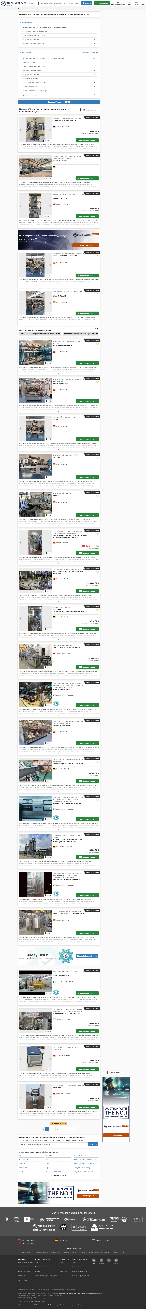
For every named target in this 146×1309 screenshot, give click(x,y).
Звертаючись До (80, 1155)
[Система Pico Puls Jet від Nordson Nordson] (35, 1058)
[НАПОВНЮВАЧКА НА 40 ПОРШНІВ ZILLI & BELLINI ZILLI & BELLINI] (35, 303)
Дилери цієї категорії (58, 102)
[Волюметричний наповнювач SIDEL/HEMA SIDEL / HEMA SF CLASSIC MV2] (35, 265)
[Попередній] (20, 129)
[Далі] (50, 129)
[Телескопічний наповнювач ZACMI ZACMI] (35, 504)
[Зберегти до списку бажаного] (97, 121)
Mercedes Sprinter (42, 1253)
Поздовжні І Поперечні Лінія (84, 1172)
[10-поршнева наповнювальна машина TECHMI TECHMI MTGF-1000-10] (35, 352)
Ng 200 (49, 1155)
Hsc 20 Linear (24, 1168)
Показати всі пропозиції (89, 53)
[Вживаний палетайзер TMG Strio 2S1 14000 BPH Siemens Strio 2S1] (35, 983)
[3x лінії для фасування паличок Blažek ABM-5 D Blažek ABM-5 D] (35, 206)
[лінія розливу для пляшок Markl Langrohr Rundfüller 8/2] (35, 656)
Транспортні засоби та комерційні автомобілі (82, 334)
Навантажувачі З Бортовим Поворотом (88, 1159)
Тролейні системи (26, 1253)
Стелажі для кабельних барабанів (99, 1253)
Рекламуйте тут (116, 1072)
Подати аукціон (86, 245)
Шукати (87, 3)
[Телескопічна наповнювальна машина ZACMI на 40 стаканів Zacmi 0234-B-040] (35, 390)
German (22, 1164)
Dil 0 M (21, 1155)
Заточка (66, 1253)
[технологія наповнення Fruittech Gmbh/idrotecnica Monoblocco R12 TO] (35, 618)
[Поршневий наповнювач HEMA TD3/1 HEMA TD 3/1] (35, 428)
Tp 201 (48, 1168)
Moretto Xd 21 (56, 1253)
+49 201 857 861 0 (65, 1240)
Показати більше (60, 1175)
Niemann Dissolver (78, 1253)
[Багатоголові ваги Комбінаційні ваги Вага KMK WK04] (35, 1096)
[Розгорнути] (58, 150)
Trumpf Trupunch (119, 1253)
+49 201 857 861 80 (103, 1240)
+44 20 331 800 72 (28, 1240)
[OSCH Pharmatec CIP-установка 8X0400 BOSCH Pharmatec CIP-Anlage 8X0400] (35, 922)
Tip (47, 1164)
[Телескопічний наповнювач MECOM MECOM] (35, 466)
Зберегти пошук (59, 1123)
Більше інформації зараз (87, 956)
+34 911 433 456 (27, 1243)
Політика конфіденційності (56, 1305)
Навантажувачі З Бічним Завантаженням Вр (90, 1164)
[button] (143, 3)
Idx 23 (21, 1172)
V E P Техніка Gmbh (53, 1172)
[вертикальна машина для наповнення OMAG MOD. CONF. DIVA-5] (35, 129)
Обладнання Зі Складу (82, 1168)
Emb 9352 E (23, 1159)
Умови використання (72, 1305)
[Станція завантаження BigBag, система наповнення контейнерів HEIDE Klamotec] (35, 168)
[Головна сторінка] (18, 8)
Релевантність (90, 110)
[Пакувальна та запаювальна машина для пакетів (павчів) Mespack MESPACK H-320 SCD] (35, 732)
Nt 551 (48, 1159)
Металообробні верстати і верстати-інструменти (40, 334)
